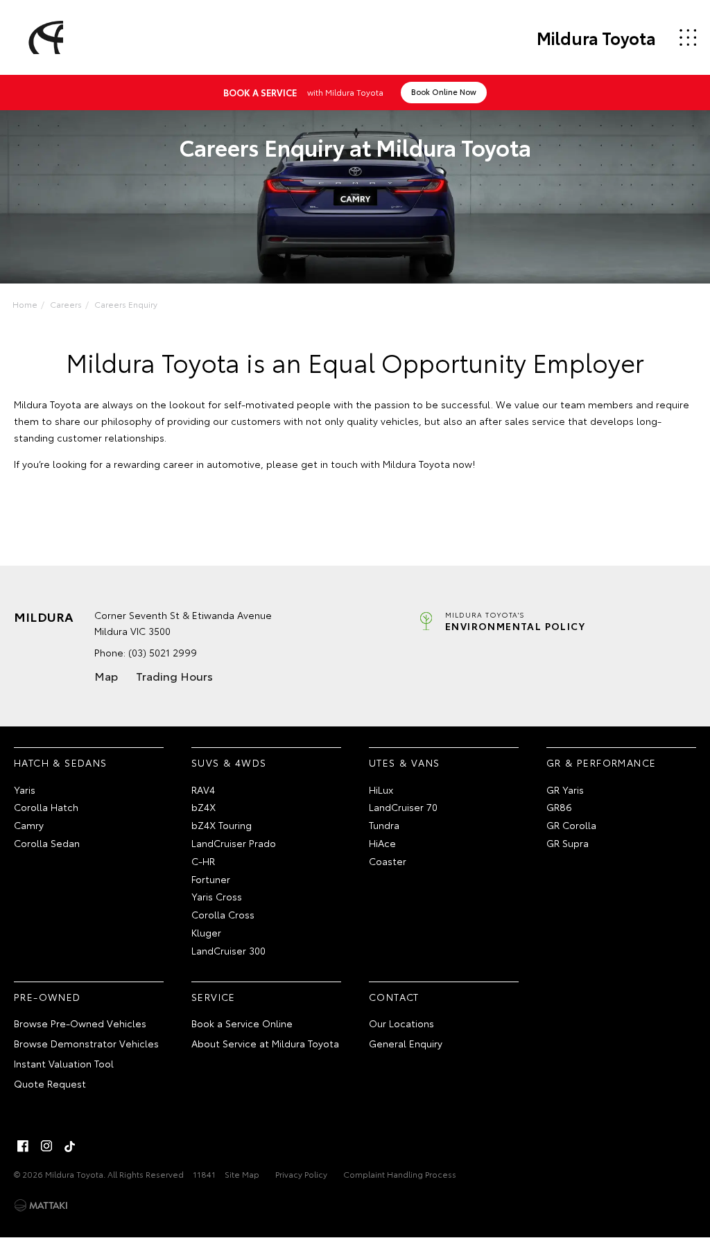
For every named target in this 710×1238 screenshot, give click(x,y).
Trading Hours (174, 675)
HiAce (382, 843)
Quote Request (50, 1083)
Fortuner (210, 879)
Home (24, 304)
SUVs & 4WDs (228, 762)
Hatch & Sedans (60, 762)
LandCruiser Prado (233, 843)
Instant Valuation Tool (64, 1063)
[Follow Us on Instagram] (46, 1145)
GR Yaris (565, 789)
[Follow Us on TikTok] (70, 1145)
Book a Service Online (242, 1023)
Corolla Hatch (46, 807)
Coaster (387, 861)
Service (213, 997)
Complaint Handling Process (399, 1174)
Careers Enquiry (125, 304)
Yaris (24, 789)
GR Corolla (571, 825)
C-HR (203, 861)
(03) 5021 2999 (162, 652)
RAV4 (203, 789)
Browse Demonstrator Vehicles (86, 1043)
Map (106, 675)
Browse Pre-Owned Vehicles (80, 1023)
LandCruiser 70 (403, 807)
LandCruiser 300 (228, 950)
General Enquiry (405, 1043)
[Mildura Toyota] (43, 37)
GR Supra (567, 843)
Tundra (384, 825)
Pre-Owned (47, 997)
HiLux (381, 789)
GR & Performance (601, 762)
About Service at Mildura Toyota (265, 1043)
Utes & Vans (404, 762)
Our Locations (401, 1023)
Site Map (242, 1174)
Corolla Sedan (47, 843)
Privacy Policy (301, 1174)
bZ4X (203, 807)
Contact (394, 997)
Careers (66, 304)
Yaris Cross (216, 896)
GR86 (559, 807)
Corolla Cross (222, 914)
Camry (29, 825)
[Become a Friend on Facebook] (23, 1145)
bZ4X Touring (221, 825)
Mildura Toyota (596, 37)
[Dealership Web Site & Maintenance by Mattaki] (41, 1205)
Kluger (206, 932)
